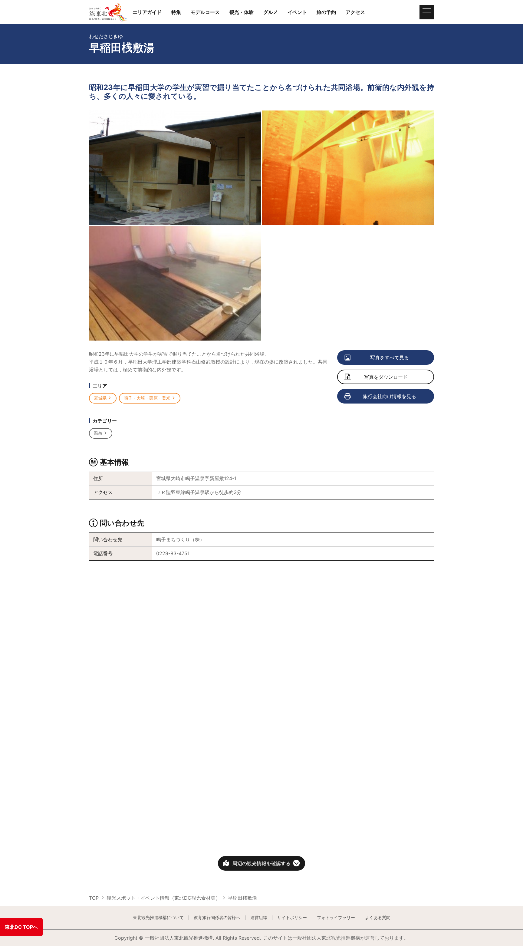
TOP (94, 898)
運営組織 (258, 917)
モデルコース (205, 12)
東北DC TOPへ (21, 927)
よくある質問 (377, 917)
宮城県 (100, 397)
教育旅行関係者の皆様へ (217, 917)
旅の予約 (326, 12)
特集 (176, 12)
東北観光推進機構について (158, 917)
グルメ (270, 12)
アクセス (355, 12)
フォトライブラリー (336, 917)
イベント (297, 12)
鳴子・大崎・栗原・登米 (147, 397)
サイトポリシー (292, 917)
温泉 (98, 433)
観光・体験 (241, 12)
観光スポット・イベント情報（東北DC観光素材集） (163, 898)
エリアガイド (147, 12)
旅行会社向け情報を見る (389, 396)
